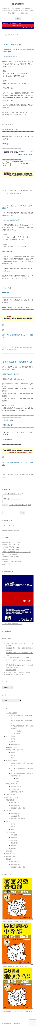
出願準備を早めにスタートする (11, 542)
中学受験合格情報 (11, 670)
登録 (29, 505)
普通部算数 (14, 843)
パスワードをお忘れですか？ (18, 505)
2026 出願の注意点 (11, 747)
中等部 (11, 191)
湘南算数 (13, 848)
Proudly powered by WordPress (11, 1023)
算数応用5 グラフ (8, 559)
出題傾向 (8, 821)
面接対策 (8, 859)
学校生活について (11, 851)
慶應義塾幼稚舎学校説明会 (10, 374)
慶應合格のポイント (12, 856)
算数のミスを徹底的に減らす (10, 549)
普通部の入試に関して (17, 789)
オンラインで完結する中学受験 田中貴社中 (19, 672)
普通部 (13, 742)
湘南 (12, 758)
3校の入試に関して (11, 784)
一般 (17, 778)
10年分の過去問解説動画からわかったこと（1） (16, 552)
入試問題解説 (10, 800)
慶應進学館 (18, 4)
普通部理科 (14, 840)
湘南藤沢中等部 (15, 744)
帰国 (17, 781)
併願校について (10, 794)
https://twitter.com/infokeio (10, 530)
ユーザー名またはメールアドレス (12, 494)
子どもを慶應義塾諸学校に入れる (12, 624)
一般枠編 (18, 731)
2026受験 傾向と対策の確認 (14, 750)
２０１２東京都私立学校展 (10, 220)
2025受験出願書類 (11, 713)
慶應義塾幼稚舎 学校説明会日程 (17, 362)
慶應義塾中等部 (15, 803)
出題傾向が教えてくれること (10, 545)
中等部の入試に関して (17, 786)
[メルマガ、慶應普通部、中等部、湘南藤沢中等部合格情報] (18, 176)
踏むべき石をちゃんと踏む (10, 554)
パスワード (5, 499)
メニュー (18, 18)
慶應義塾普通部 (15, 805)
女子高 (17, 191)
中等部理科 (14, 835)
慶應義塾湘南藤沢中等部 (18, 808)
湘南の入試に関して (17, 792)
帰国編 (18, 734)
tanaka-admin (18, 193)
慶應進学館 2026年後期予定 (11, 557)
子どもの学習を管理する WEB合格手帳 (18, 658)
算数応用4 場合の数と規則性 (11, 561)
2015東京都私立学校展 (12, 44)
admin (15, 349)
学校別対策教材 (10, 832)
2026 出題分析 (10, 736)
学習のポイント (10, 854)
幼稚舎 (22, 191)
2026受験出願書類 (11, 760)
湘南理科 (13, 845)
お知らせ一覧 (6, 564)
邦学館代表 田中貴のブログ (14, 675)
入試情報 (8, 811)
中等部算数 (14, 837)
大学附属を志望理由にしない (10, 547)
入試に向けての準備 (12, 797)
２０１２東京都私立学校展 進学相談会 (17, 206)
